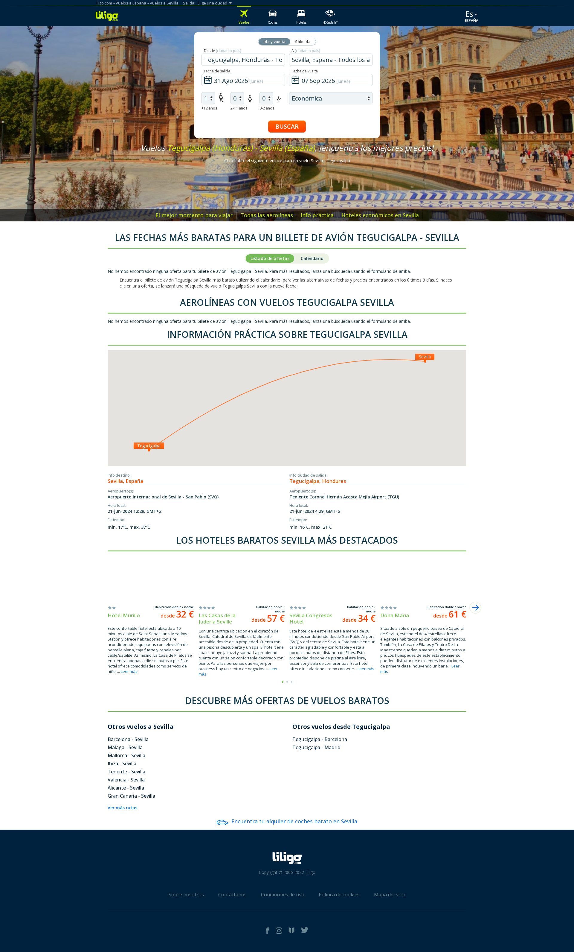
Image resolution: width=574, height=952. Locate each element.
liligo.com (104, 3)
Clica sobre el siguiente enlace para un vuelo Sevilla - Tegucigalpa (287, 160)
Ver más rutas (122, 807)
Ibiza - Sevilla (122, 763)
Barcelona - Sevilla (128, 739)
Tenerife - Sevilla (126, 771)
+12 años (209, 108)
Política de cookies (339, 894)
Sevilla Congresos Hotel (310, 618)
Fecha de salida (217, 71)
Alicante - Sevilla (126, 787)
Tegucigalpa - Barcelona (319, 739)
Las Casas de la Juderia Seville (217, 618)
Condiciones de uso (282, 894)
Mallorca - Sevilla (126, 755)
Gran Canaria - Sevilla (131, 796)
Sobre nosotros (186, 894)
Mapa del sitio (389, 894)
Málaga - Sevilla (125, 747)
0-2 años (266, 108)
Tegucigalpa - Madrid (316, 747)
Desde (222, 50)
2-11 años (238, 108)
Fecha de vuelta (304, 71)
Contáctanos (232, 894)
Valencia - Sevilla (126, 779)
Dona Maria (394, 615)
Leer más (129, 671)
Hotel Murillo (124, 615)
